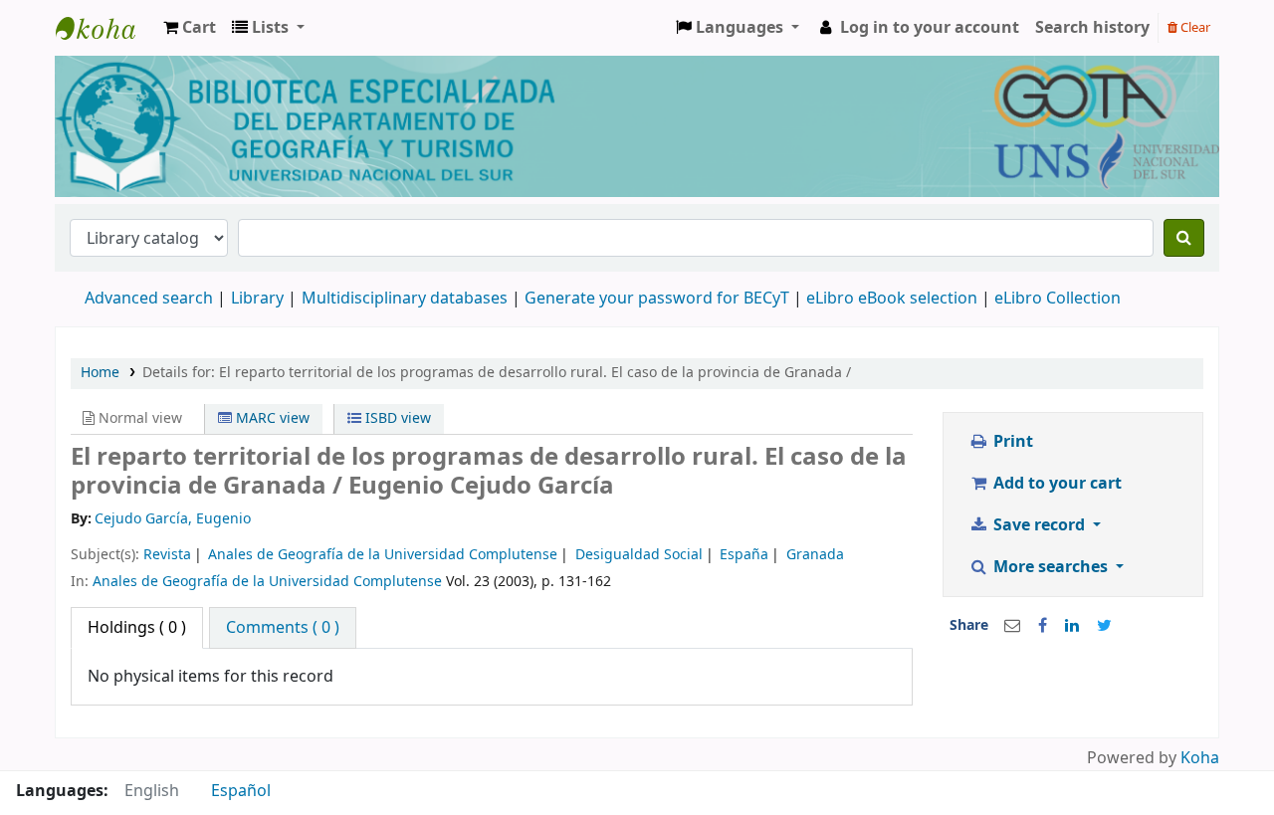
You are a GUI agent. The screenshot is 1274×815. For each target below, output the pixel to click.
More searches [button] (1050, 567)
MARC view (271, 418)
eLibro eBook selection (893, 298)
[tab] (282, 628)
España (744, 554)
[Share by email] (1012, 626)
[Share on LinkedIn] (1072, 626)
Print (1011, 442)
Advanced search (149, 298)
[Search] (1184, 238)
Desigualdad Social (639, 554)
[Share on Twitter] (1104, 626)
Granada (815, 554)
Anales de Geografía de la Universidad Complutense (382, 554)
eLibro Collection (1057, 298)
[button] (189, 28)
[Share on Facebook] (1042, 626)
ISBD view (396, 418)
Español (241, 791)
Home (100, 372)
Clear (1193, 27)
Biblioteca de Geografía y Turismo (105, 28)
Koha (1199, 758)
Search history (1092, 28)
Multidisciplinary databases (407, 298)
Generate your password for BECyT (657, 298)
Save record (1039, 525)
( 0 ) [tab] (137, 628)
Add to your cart (1055, 484)
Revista (167, 554)
